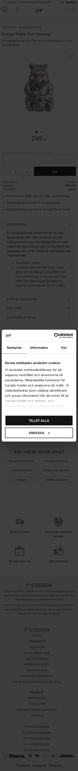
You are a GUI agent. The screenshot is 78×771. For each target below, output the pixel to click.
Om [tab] (64, 347)
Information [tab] (39, 347)
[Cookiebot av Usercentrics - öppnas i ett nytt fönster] (55, 335)
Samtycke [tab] (14, 347)
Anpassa (36, 433)
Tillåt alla (39, 420)
